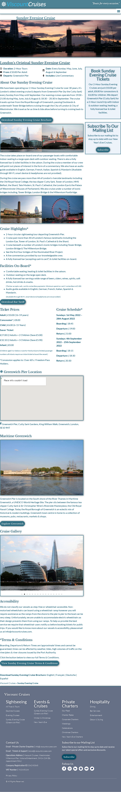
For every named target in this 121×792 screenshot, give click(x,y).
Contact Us (12, 742)
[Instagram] (70, 769)
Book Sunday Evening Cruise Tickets (102, 74)
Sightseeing (16, 701)
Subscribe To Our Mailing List (103, 128)
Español (4, 678)
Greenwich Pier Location (22, 372)
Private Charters (70, 703)
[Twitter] (92, 769)
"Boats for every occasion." (106, 3)
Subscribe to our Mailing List (78, 742)
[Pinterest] (81, 769)
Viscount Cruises (8, 683)
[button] (118, 11)
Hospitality (100, 701)
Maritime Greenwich (16, 436)
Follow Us (67, 763)
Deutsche (71, 674)
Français (60, 674)
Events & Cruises (42, 703)
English (50, 674)
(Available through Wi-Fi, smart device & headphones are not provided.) (33, 297)
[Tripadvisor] (86, 769)
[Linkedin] (75, 769)
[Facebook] (64, 769)
